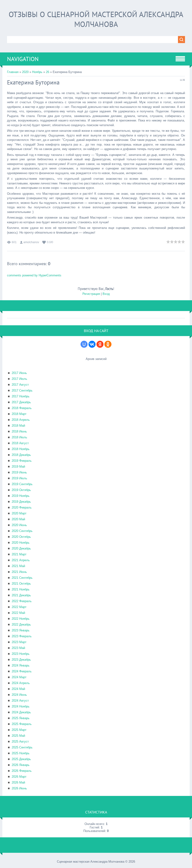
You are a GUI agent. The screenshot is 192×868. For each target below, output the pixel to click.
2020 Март (19, 513)
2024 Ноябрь (21, 706)
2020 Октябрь (21, 536)
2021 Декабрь (21, 595)
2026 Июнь (19, 788)
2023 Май (18, 648)
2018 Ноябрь (21, 449)
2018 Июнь (19, 431)
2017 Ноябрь (21, 396)
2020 (25, 72)
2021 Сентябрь (22, 577)
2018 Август (20, 443)
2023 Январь (21, 630)
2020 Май (18, 519)
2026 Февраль (22, 771)
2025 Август (20, 741)
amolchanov (31, 242)
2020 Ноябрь (21, 542)
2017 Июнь (19, 373)
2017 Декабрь (21, 402)
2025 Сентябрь (22, 747)
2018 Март (19, 414)
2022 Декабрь (21, 624)
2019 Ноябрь (21, 496)
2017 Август (20, 384)
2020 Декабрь (21, 548)
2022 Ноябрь (21, 618)
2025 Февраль (22, 724)
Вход (106, 294)
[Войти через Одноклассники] (107, 344)
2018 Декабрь (21, 455)
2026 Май (18, 782)
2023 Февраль (22, 636)
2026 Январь (21, 765)
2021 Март (19, 554)
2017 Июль (19, 379)
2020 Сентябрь (22, 531)
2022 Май (18, 613)
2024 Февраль (22, 671)
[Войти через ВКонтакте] (92, 344)
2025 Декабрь (21, 759)
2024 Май (18, 689)
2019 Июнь (19, 472)
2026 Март (19, 776)
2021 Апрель (21, 560)
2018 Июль (19, 437)
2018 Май (18, 425)
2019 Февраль (22, 460)
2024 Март (19, 677)
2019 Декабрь (21, 501)
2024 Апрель (21, 683)
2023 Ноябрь (21, 654)
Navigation (23, 59)
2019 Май (18, 466)
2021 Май (18, 566)
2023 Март (19, 642)
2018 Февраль (22, 408)
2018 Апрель (21, 419)
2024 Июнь (19, 694)
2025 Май (18, 735)
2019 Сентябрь (22, 484)
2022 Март (19, 607)
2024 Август (20, 700)
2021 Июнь (19, 572)
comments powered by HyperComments (34, 275)
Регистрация (91, 294)
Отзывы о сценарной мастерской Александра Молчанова (96, 19)
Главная (12, 72)
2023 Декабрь (21, 659)
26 (47, 72)
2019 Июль (19, 478)
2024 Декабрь (21, 712)
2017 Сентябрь (22, 390)
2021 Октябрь (21, 583)
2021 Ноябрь (21, 589)
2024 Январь (21, 665)
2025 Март (19, 730)
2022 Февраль (22, 601)
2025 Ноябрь (21, 753)
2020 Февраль (22, 507)
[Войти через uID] (84, 344)
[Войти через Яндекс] (99, 344)
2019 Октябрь (21, 490)
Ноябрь (37, 72)
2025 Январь (21, 718)
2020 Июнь (19, 525)
